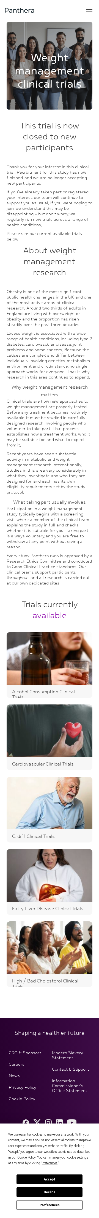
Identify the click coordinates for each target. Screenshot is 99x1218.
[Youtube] (71, 1122)
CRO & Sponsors (25, 1053)
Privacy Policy (22, 1087)
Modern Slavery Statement (67, 1056)
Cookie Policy (22, 1099)
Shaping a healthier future (50, 1033)
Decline (49, 1192)
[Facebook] (26, 1122)
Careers (16, 1064)
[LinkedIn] (59, 1122)
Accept (49, 1179)
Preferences (50, 1205)
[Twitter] (37, 1122)
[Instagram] (48, 1122)
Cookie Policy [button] (26, 1157)
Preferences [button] (49, 1163)
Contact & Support (70, 1069)
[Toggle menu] (89, 10)
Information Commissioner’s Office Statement (69, 1086)
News (14, 1076)
